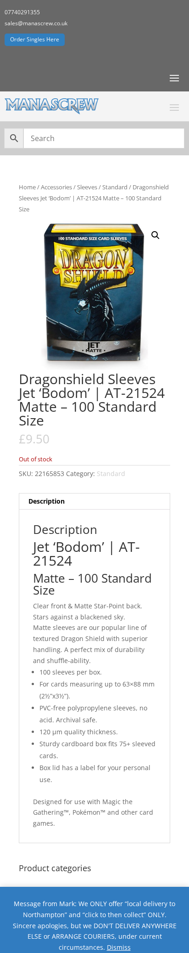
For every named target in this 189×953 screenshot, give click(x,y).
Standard (115, 187)
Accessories (56, 187)
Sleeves (87, 187)
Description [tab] (46, 501)
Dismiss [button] (119, 947)
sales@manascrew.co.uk (36, 23)
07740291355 (22, 12)
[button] (155, 235)
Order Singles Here (34, 39)
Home (27, 187)
